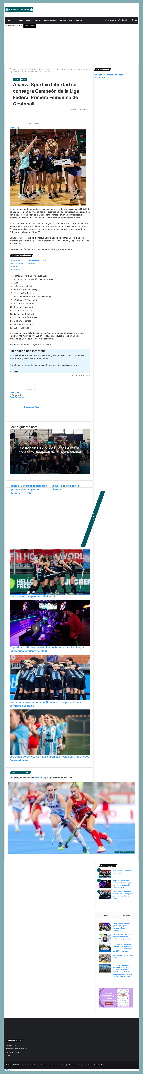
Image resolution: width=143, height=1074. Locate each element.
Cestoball (33, 69)
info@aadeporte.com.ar (71, 1065)
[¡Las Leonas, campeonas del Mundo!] (105, 874)
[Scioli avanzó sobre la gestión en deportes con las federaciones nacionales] (105, 927)
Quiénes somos (11, 1045)
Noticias (23, 79)
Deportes (10, 20)
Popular (106, 915)
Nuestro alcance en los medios (17, 1049)
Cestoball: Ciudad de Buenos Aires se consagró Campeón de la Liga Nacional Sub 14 (50, 452)
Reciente (126, 915)
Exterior (20, 20)
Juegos (37, 20)
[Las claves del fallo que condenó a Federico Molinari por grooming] (105, 937)
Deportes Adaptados (50, 20)
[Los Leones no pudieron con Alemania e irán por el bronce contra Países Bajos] (105, 894)
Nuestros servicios (75, 20)
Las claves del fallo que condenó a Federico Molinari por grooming (121, 936)
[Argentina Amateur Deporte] (19, 9)
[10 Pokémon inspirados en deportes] (105, 958)
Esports (63, 20)
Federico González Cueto (96, 1065)
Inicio (14, 69)
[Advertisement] (71, 44)
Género (29, 20)
